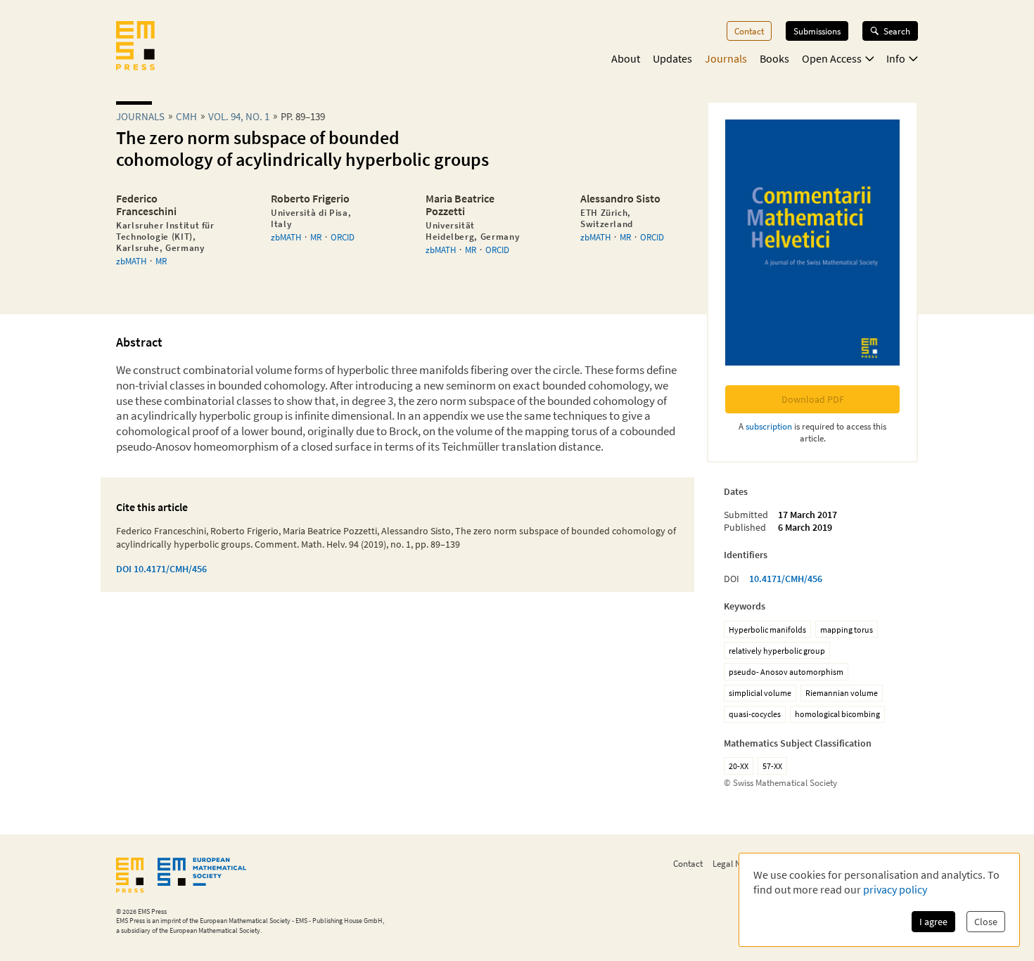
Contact (749, 31)
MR (161, 260)
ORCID (343, 237)
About (625, 58)
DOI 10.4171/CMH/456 (161, 568)
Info (895, 58)
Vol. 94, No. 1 (238, 116)
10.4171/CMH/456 (785, 578)
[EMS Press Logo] (135, 47)
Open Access (832, 58)
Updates (672, 58)
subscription (769, 426)
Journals (726, 58)
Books (774, 58)
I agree (933, 921)
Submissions (817, 31)
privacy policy (895, 889)
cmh (186, 116)
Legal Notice (736, 863)
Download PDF (812, 399)
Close (985, 921)
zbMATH (131, 260)
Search (896, 31)
